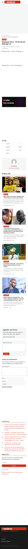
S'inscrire (14, 465)
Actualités (6, 226)
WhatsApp (8, 146)
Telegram (8, 150)
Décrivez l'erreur (7, 342)
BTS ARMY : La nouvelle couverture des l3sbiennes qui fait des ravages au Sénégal (15, 433)
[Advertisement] (14, 19)
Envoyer (6, 353)
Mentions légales (5, 541)
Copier (20, 150)
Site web (4, 384)
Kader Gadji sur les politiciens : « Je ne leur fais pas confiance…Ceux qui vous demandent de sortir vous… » (13, 298)
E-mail (4, 381)
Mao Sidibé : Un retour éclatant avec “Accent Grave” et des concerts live (13, 197)
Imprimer (7, 153)
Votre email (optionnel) (9, 337)
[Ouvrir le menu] (2, 2)
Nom (3, 378)
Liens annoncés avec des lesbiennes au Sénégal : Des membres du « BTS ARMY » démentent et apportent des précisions (14, 448)
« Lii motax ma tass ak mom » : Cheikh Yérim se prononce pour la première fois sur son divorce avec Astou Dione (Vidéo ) (13, 231)
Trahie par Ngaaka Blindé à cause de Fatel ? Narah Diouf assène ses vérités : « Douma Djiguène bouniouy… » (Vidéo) (15, 438)
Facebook (8, 143)
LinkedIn (20, 146)
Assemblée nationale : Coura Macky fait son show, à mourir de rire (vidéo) (13, 265)
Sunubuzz (12, 46)
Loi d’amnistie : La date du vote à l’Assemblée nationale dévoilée (12, 443)
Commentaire (6, 366)
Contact (3, 539)
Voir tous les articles (14, 168)
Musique (4, 39)
